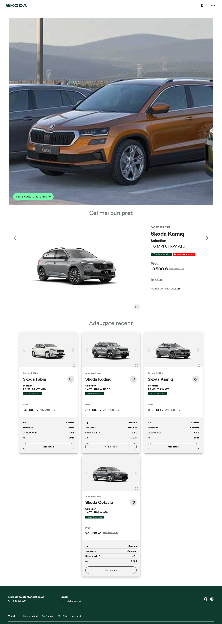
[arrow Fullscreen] (137, 232)
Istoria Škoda (49, 614)
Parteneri (82, 614)
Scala (10, 615)
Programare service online (125, 611)
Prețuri (81, 617)
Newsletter (48, 620)
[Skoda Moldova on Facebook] (207, 578)
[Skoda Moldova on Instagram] (212, 578)
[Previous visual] (15, 235)
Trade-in (82, 620)
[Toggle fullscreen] (74, 345)
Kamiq (11, 618)
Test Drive (63, 595)
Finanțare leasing (86, 611)
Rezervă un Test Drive (53, 617)
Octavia (12, 622)
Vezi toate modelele (18, 608)
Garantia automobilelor (124, 614)
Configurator (48, 595)
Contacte (47, 611)
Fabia (10, 612)
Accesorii (76, 595)
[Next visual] (207, 235)
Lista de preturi (30, 595)
